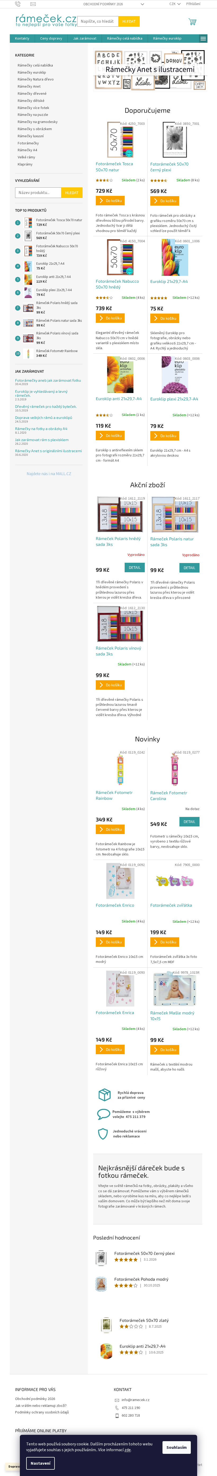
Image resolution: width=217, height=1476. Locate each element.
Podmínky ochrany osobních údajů (42, 1412)
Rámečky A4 (27, 150)
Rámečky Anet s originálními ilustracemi (48, 451)
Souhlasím (176, 1447)
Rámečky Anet (29, 86)
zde (127, 1450)
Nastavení (40, 1463)
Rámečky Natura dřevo (36, 79)
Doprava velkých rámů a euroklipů (43, 417)
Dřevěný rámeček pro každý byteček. (46, 406)
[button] (101, 69)
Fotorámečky (28, 143)
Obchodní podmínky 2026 (103, 4)
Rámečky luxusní (31, 136)
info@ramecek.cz (136, 1400)
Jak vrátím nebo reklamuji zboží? (41, 1405)
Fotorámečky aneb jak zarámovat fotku (48, 380)
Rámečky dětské (31, 100)
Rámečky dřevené (32, 93)
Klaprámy (25, 164)
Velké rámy (26, 157)
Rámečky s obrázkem (35, 129)
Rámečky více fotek (33, 108)
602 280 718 (131, 1415)
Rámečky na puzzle (33, 114)
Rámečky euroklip (32, 72)
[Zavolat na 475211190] (23, 4)
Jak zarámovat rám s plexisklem (42, 440)
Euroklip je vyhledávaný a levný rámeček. (41, 393)
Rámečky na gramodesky (38, 122)
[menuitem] (22, 38)
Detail (135, 567)
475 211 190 (131, 1408)
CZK (172, 4)
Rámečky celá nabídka (35, 65)
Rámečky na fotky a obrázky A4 (41, 428)
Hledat (129, 21)
